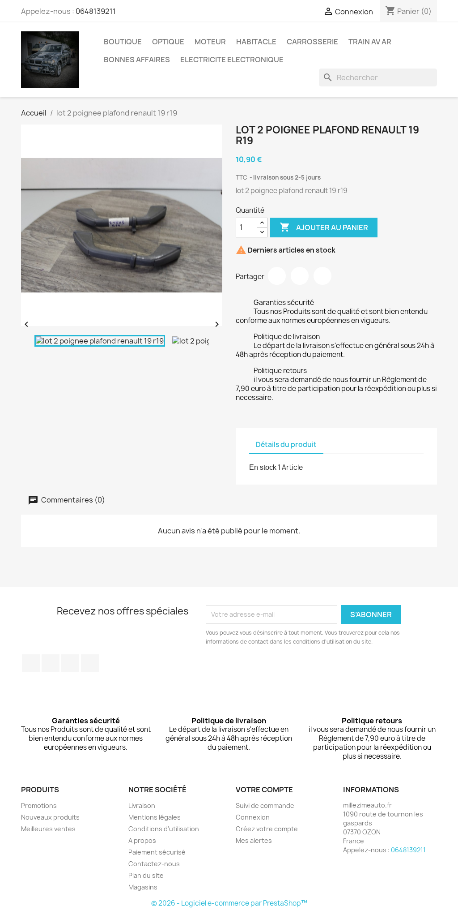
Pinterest (322, 276)
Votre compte (264, 790)
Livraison (141, 805)
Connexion (253, 817)
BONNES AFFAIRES (137, 59)
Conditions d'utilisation (163, 829)
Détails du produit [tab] (286, 444)
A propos (142, 840)
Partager (277, 276)
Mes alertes (254, 840)
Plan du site (146, 875)
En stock (262, 467)
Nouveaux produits (50, 817)
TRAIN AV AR (369, 42)
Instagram (90, 663)
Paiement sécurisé (157, 852)
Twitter (50, 663)
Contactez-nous (154, 863)
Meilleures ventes (48, 829)
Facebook (31, 663)
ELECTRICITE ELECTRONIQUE (232, 59)
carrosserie (312, 42)
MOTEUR (210, 42)
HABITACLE (256, 42)
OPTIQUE (168, 42)
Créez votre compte (267, 829)
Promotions (39, 805)
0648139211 (96, 11)
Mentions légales (154, 817)
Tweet (300, 276)
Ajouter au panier (324, 227)
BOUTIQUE (123, 42)
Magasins (142, 887)
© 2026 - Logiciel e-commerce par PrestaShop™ (229, 903)
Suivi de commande (265, 805)
